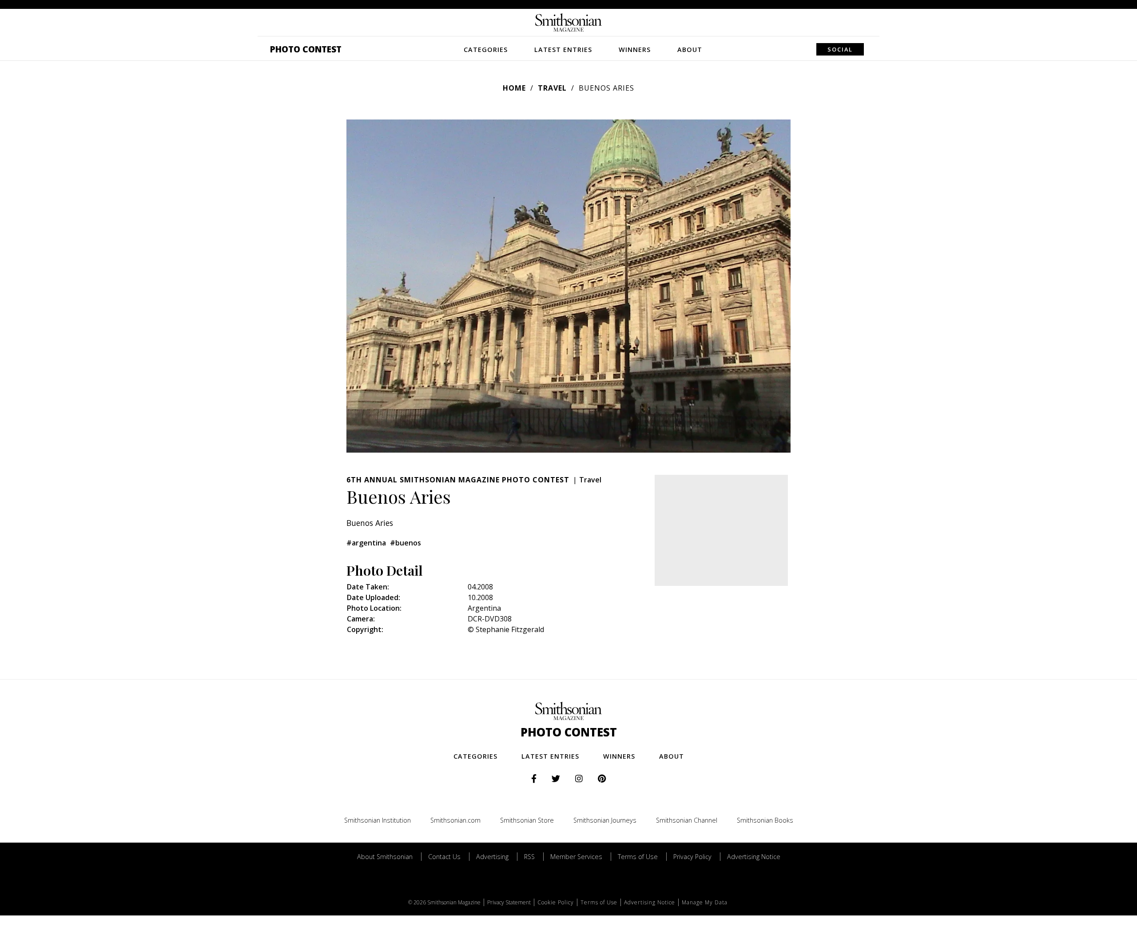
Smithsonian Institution (377, 820)
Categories (486, 49)
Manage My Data (705, 902)
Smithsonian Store (527, 820)
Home (514, 88)
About (689, 49)
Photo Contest (306, 49)
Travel (552, 88)
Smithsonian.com (455, 820)
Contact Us (444, 856)
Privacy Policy (692, 856)
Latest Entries (563, 49)
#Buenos (405, 543)
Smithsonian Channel (686, 820)
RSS (529, 856)
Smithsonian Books (765, 820)
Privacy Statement (509, 902)
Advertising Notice (753, 856)
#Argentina (366, 543)
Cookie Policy (555, 902)
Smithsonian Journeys (604, 820)
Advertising (492, 856)
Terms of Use (638, 856)
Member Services (576, 856)
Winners (635, 49)
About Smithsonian (385, 856)
